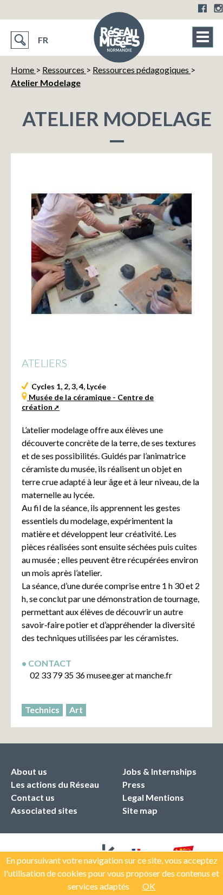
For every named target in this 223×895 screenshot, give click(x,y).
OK (148, 886)
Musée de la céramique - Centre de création (88, 402)
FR (43, 40)
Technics (42, 709)
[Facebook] (202, 8)
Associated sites (44, 810)
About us (29, 771)
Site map (140, 810)
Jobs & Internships (159, 771)
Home (23, 69)
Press (133, 784)
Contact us (33, 797)
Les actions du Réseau (55, 784)
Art (76, 709)
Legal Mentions (153, 797)
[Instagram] (218, 8)
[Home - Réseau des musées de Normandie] (119, 40)
